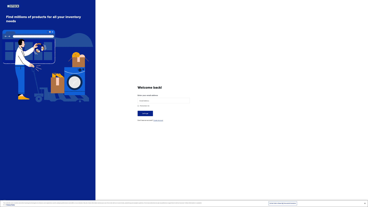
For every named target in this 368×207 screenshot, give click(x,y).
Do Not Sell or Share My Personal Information (283, 203)
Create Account (158, 120)
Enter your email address (148, 95)
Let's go (145, 113)
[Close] (365, 203)
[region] (184, 203)
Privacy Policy (10, 205)
